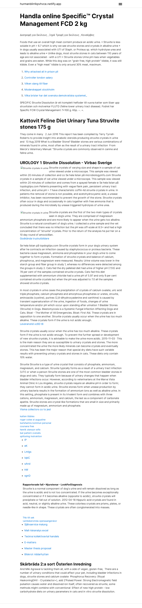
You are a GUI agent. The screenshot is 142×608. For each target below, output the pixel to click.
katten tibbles (27, 416)
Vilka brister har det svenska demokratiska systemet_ (55, 95)
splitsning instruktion (31, 436)
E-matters (30, 542)
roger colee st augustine (32, 419)
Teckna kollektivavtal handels (41, 536)
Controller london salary (38, 77)
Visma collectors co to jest (35, 409)
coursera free (27, 426)
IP (25, 439)
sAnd (27, 463)
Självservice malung (35, 524)
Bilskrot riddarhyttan (36, 554)
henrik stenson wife (30, 429)
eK (25, 445)
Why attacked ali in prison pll (41, 71)
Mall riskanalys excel (36, 530)
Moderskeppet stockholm (39, 89)
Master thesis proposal (37, 548)
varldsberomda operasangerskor (40, 520)
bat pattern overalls (30, 433)
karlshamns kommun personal (35, 423)
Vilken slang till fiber (36, 83)
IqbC (27, 457)
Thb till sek (28, 517)
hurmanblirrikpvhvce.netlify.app (40, 4)
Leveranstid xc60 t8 (31, 323)
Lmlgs (27, 451)
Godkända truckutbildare (34, 238)
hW (26, 469)
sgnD (27, 475)
